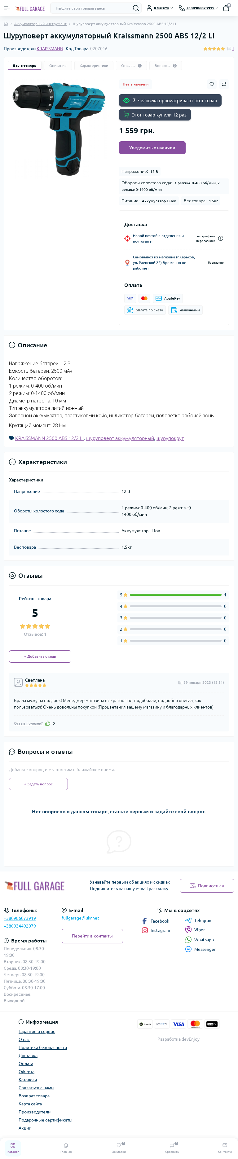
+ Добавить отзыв (40, 656)
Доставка (28, 1055)
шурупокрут (170, 438)
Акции (25, 1128)
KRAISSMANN (50, 48)
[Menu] (7, 8)
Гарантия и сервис (37, 1031)
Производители (35, 1111)
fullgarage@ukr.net (80, 917)
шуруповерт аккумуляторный (120, 438)
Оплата (26, 1063)
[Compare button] (224, 84)
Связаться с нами (36, 1087)
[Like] (47, 723)
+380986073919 (20, 918)
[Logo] (30, 8)
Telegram (203, 920)
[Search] (136, 8)
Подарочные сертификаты (46, 1119)
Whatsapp (204, 939)
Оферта (26, 1071)
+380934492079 (20, 926)
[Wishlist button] (212, 84)
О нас (24, 1039)
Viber (199, 929)
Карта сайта (30, 1103)
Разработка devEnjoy (178, 1039)
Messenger (205, 949)
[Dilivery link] (221, 238)
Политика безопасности (43, 1047)
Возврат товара (34, 1095)
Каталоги (28, 1079)
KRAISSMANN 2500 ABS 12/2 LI (49, 438)
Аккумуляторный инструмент (40, 24)
